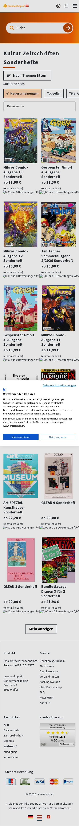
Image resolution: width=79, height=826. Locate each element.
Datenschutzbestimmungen (59, 385)
